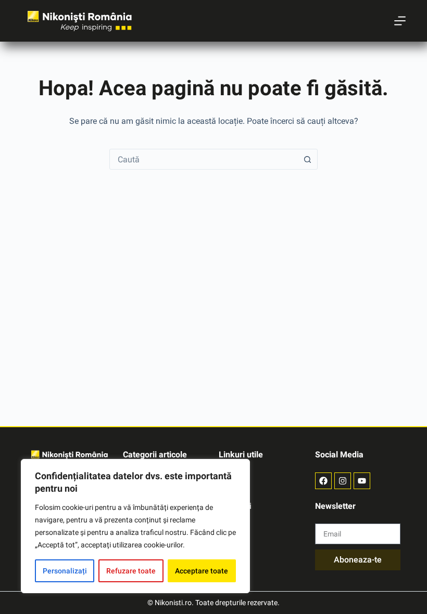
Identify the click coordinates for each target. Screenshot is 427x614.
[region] (135, 526)
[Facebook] (323, 480)
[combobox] (203, 159)
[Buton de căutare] (307, 159)
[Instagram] (342, 480)
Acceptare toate (201, 571)
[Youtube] (362, 480)
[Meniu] (400, 21)
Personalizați (65, 571)
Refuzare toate (131, 571)
